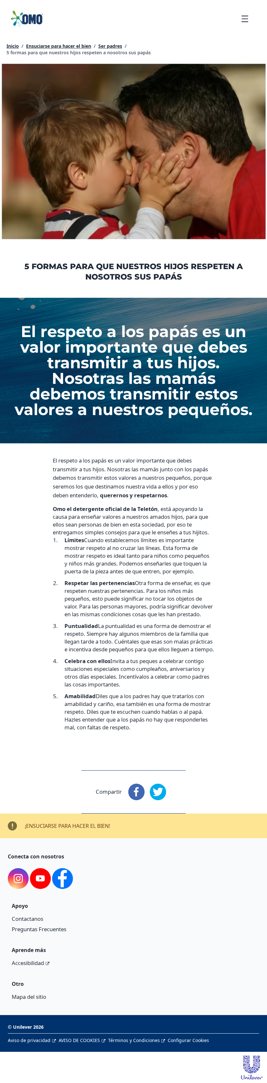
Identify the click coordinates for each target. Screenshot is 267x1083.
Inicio (13, 46)
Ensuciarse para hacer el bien (58, 46)
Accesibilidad (28, 963)
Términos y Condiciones (134, 1040)
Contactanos (27, 918)
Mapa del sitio (29, 996)
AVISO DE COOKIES (79, 1040)
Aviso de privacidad (29, 1040)
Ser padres (110, 46)
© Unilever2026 (26, 1027)
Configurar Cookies (188, 1040)
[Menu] (244, 18)
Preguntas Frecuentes (39, 929)
